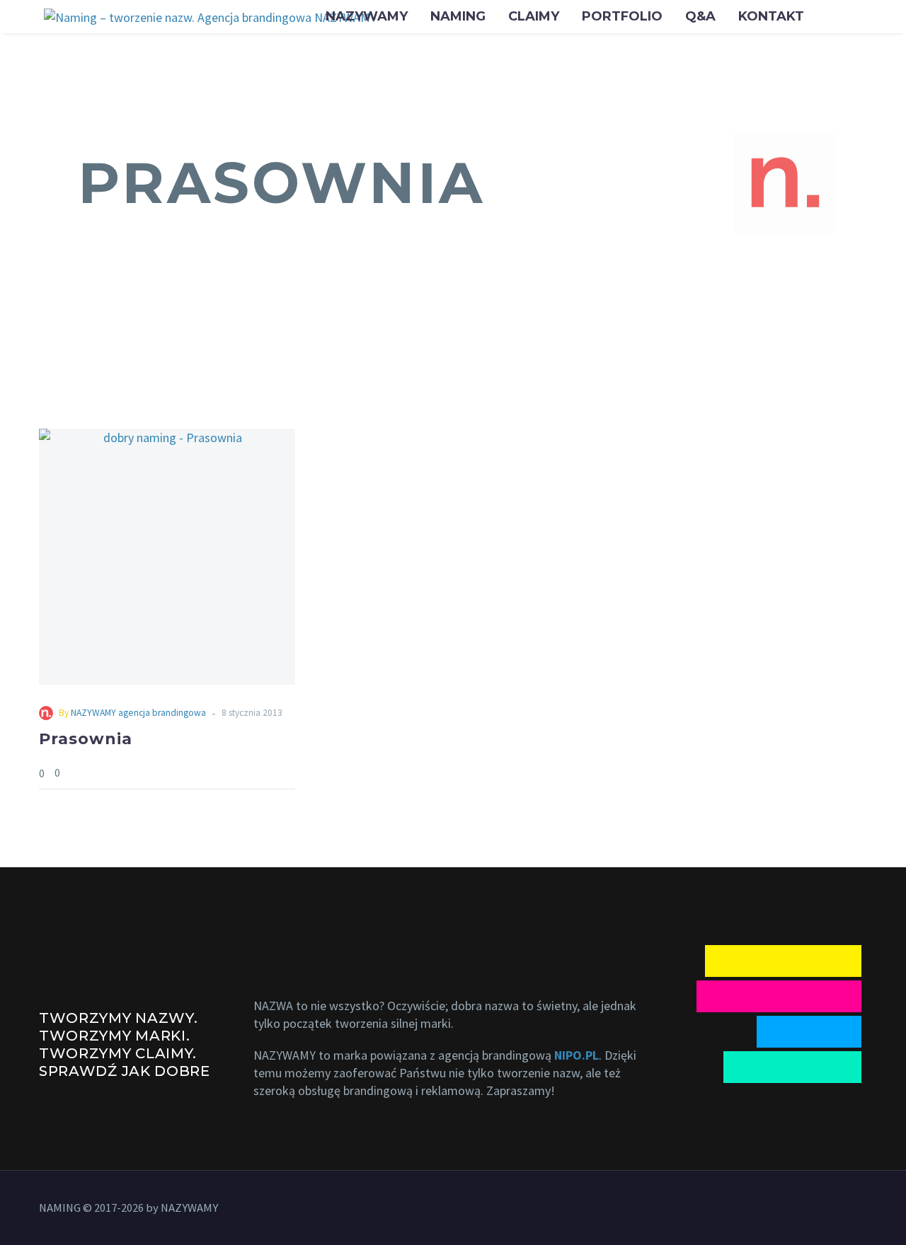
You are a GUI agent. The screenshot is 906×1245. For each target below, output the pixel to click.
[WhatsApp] (844, 1209)
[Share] (291, 773)
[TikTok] (862, 1209)
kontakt (771, 16)
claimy (533, 16)
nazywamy (367, 16)
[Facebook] (789, 1209)
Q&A (700, 16)
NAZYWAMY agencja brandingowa (138, 713)
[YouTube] (826, 1209)
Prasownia (85, 738)
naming (458, 16)
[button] (784, 183)
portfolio (622, 16)
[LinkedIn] (807, 1209)
